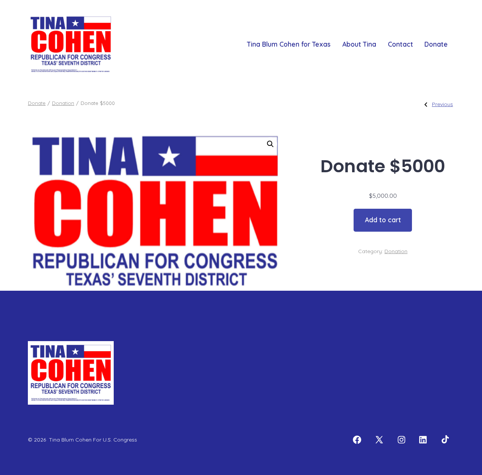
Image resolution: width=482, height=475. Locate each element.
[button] (270, 144)
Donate (436, 44)
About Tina (359, 44)
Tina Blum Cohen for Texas (289, 44)
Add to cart (383, 219)
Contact (400, 44)
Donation (63, 103)
